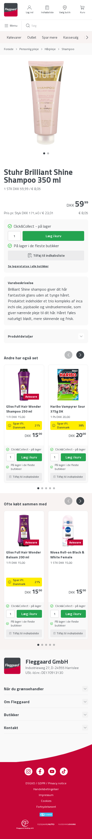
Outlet (31, 37)
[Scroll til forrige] (68, 355)
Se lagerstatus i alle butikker (28, 266)
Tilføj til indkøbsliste (49, 255)
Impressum (46, 795)
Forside (8, 49)
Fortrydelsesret (46, 806)
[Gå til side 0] (44, 153)
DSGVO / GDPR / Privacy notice (46, 783)
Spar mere (49, 37)
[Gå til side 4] (54, 486)
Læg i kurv (53, 235)
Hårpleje (50, 49)
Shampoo (68, 49)
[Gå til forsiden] (11, 10)
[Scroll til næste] (83, 37)
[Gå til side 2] (46, 486)
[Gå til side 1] (48, 153)
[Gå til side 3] (50, 486)
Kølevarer (14, 37)
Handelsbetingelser (46, 789)
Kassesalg (70, 37)
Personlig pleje (29, 49)
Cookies (46, 800)
